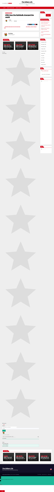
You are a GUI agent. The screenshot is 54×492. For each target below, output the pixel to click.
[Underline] (5, 436)
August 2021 (43, 53)
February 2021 (43, 64)
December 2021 (43, 44)
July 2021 (42, 55)
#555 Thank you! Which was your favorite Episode (8, 458)
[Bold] (3, 436)
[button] (51, 7)
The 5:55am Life (27, 2)
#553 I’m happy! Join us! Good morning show (20, 47)
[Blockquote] (10, 436)
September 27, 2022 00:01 (8, 459)
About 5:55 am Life (10, 7)
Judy (10, 48)
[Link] (12, 436)
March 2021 (43, 62)
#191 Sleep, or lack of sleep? (31, 26)
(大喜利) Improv (49, 474)
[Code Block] (11, 436)
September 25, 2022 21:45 (33, 459)
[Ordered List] (8, 436)
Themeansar (17, 474)
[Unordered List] (9, 436)
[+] (15, 436)
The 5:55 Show (39, 474)
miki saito (42, 34)
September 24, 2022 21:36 (45, 459)
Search (42, 12)
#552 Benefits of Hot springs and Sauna (32, 47)
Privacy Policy (19, 7)
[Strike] (6, 436)
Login (4, 424)
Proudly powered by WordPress (6, 474)
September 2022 (43, 42)
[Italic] (4, 436)
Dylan (11, 33)
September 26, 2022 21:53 (21, 459)
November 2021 (43, 46)
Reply (1, 484)
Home (4, 7)
